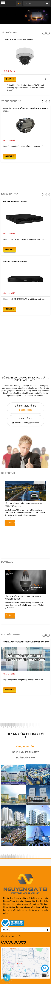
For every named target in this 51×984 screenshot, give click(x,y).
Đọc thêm (9, 522)
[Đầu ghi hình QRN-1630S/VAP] (25, 278)
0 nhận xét (8, 518)
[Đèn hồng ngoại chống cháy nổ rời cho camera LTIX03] (25, 125)
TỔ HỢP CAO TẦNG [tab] (25, 746)
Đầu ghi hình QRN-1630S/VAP (15, 261)
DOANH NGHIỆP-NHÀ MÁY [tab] (25, 752)
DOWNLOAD (7, 562)
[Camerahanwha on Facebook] (3, 942)
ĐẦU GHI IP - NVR (9, 194)
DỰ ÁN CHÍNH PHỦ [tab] (25, 758)
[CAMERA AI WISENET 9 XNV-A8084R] (25, 56)
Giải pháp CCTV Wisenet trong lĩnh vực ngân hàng (26, 642)
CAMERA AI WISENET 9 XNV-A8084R (18, 40)
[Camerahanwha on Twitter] (8, 942)
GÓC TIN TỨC (8, 473)
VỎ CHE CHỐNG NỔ (11, 101)
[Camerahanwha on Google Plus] (23, 942)
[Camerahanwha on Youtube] (18, 942)
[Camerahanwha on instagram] (13, 942)
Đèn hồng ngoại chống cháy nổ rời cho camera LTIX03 (25, 110)
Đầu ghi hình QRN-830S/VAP (15, 202)
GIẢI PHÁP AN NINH (10, 634)
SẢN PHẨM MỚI (9, 32)
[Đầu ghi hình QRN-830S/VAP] (25, 218)
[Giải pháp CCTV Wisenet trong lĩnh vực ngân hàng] (25, 659)
